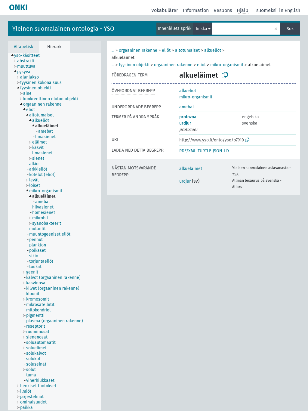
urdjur (185, 123)
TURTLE (204, 150)
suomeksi (266, 10)
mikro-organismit (226, 64)
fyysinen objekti (134, 64)
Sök (290, 28)
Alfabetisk (23, 46)
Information (196, 10)
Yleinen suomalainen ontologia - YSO (63, 28)
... (113, 50)
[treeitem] (29, 55)
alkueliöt (212, 50)
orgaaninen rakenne (138, 50)
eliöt (166, 50)
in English (289, 10)
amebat (186, 107)
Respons (223, 10)
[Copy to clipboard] (225, 75)
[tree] (54, 231)
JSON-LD (221, 150)
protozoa (187, 116)
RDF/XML (187, 150)
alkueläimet (190, 168)
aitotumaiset (187, 50)
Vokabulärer (164, 10)
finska (201, 28)
